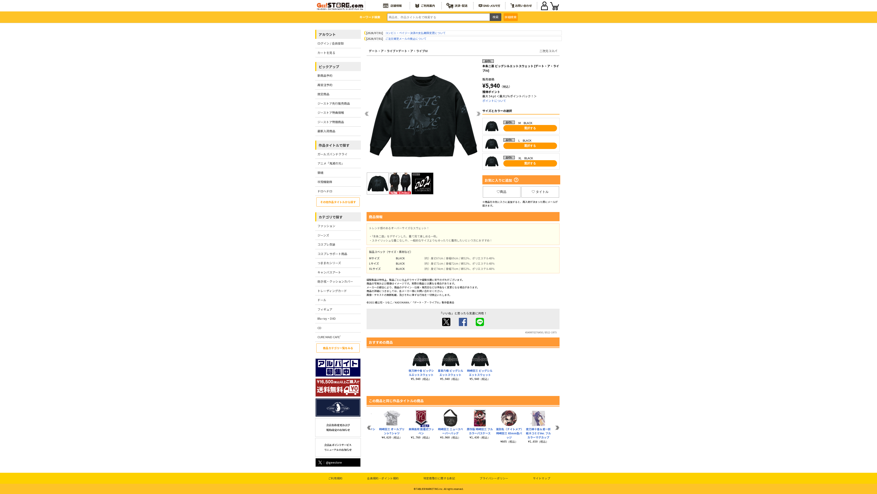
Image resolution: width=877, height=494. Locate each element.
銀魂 (320, 172)
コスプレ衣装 (326, 244)
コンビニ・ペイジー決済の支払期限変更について (415, 33)
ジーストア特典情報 (330, 112)
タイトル (542, 192)
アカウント (327, 34)
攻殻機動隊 (324, 182)
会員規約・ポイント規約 (383, 478)
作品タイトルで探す (334, 145)
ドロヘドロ (324, 191)
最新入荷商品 (326, 131)
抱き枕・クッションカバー (335, 281)
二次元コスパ (548, 51)
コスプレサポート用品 (332, 254)
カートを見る (326, 52)
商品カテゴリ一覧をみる (338, 348)
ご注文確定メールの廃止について (405, 38)
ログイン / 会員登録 (330, 43)
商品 (503, 192)
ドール (321, 300)
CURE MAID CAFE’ (329, 337)
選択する (530, 128)
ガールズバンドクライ (332, 154)
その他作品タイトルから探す (338, 202)
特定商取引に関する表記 (439, 478)
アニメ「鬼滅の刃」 (330, 163)
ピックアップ (329, 66)
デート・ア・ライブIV (413, 51)
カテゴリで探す (331, 217)
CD (319, 328)
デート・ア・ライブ (382, 51)
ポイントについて (494, 100)
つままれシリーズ (329, 263)
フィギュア (324, 309)
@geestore (334, 462)
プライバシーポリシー (494, 478)
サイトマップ (541, 478)
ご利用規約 (335, 478)
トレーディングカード (332, 291)
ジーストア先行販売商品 (333, 103)
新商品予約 (324, 75)
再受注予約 (324, 85)
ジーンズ (323, 235)
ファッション (326, 226)
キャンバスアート (329, 272)
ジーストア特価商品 (330, 122)
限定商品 (323, 94)
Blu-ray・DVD (326, 318)
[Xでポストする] (446, 325)
